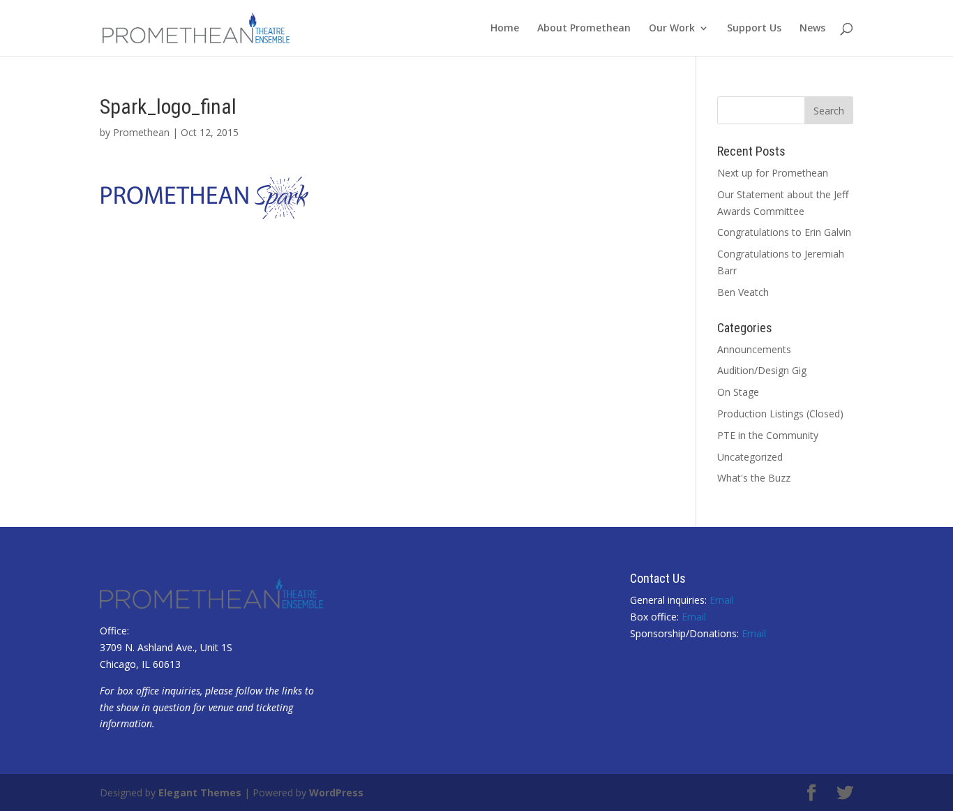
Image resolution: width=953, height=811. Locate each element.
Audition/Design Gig (761, 370)
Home (504, 28)
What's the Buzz (753, 477)
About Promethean (584, 28)
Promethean (141, 132)
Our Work (672, 28)
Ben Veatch (743, 292)
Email (722, 600)
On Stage (738, 392)
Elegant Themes (199, 792)
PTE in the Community (767, 435)
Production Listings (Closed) (780, 413)
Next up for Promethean (772, 172)
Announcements (754, 349)
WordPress (336, 792)
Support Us (754, 28)
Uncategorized (750, 456)
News (812, 28)
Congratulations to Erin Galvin (784, 232)
